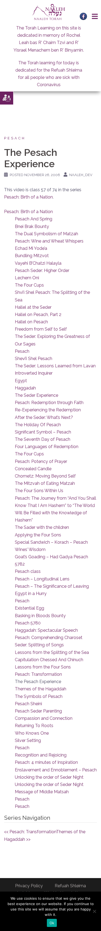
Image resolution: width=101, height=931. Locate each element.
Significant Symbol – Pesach (43, 432)
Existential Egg (29, 608)
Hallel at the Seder (33, 307)
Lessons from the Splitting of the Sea (52, 652)
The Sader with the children (42, 527)
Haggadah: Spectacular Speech (46, 630)
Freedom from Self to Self (41, 329)
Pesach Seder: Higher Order (42, 270)
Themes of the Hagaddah (40, 688)
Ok (52, 923)
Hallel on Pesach (31, 321)
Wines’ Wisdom (30, 549)
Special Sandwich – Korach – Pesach (51, 542)
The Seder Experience (36, 395)
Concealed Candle (33, 468)
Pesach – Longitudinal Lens (42, 579)
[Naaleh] (48, 11)
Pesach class (28, 571)
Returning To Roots (34, 725)
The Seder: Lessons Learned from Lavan (55, 365)
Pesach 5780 (28, 623)
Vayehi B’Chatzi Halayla (38, 263)
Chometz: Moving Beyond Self (45, 476)
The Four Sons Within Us (39, 490)
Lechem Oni (27, 277)
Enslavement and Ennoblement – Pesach (56, 769)
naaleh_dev (80, 175)
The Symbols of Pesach (38, 696)
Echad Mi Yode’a (31, 248)
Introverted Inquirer (34, 373)
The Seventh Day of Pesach (42, 439)
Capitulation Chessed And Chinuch (49, 659)
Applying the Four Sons (38, 534)
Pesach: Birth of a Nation (28, 197)
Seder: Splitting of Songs (39, 644)
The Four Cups (29, 285)
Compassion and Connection (43, 718)
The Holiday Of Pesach (38, 424)
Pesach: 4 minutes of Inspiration (46, 762)
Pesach (15, 138)
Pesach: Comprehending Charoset (48, 637)
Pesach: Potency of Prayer (41, 461)
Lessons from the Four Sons (43, 667)
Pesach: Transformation (38, 674)
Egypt (21, 380)
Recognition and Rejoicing (41, 755)
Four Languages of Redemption (46, 446)
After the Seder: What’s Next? (44, 417)
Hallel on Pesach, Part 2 (38, 314)
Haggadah (25, 388)
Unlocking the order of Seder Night (49, 777)
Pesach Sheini (28, 703)
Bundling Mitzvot (32, 255)
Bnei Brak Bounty (32, 226)
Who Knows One (32, 733)
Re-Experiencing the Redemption (48, 409)
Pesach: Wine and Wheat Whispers (49, 241)
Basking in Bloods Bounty (40, 615)
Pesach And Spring (33, 218)
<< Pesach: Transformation (30, 831)
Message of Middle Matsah (42, 791)
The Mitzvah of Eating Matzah (45, 483)
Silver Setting (28, 740)
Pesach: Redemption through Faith (49, 402)
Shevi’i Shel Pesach (33, 358)
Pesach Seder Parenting (38, 711)
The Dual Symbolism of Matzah (46, 233)
